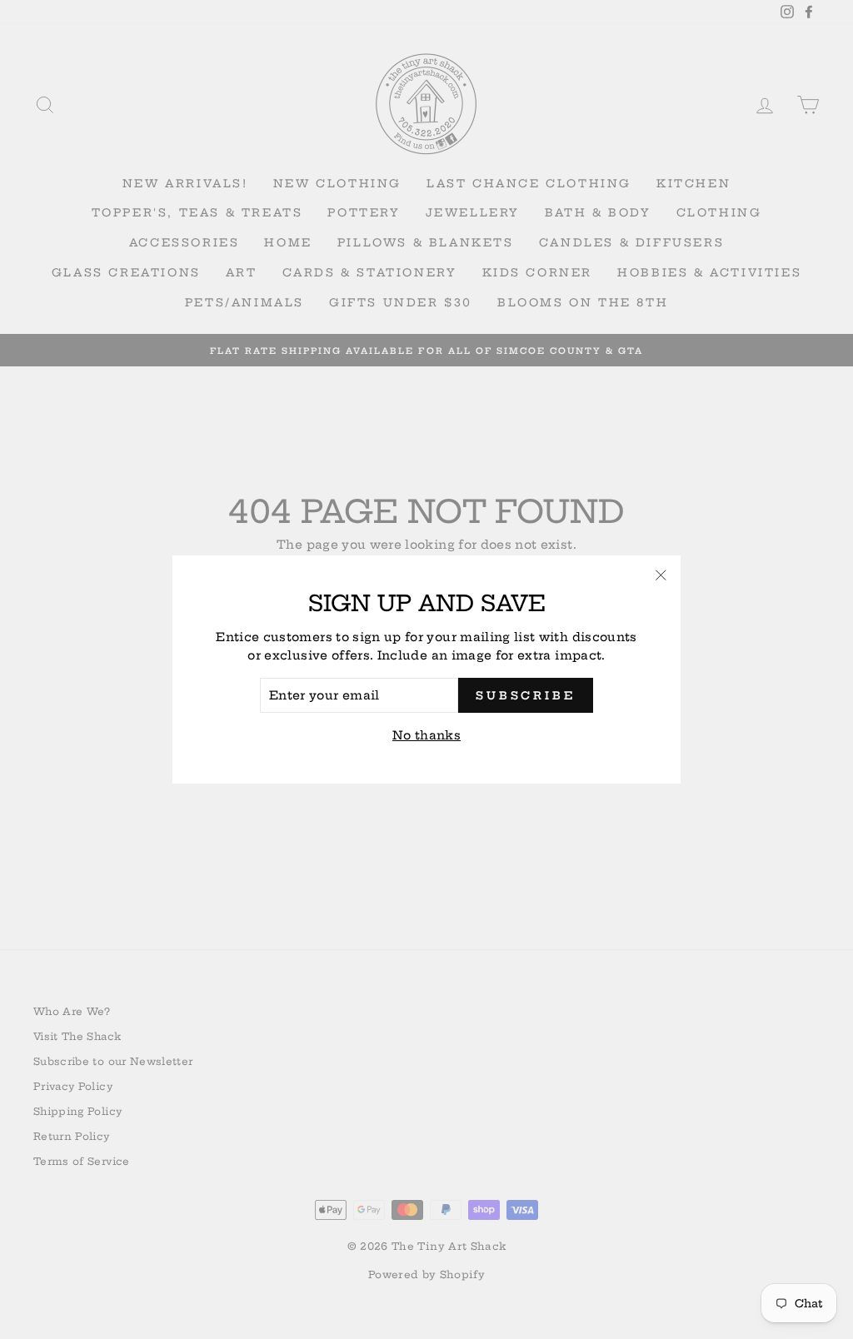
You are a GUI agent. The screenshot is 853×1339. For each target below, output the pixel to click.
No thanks (426, 735)
